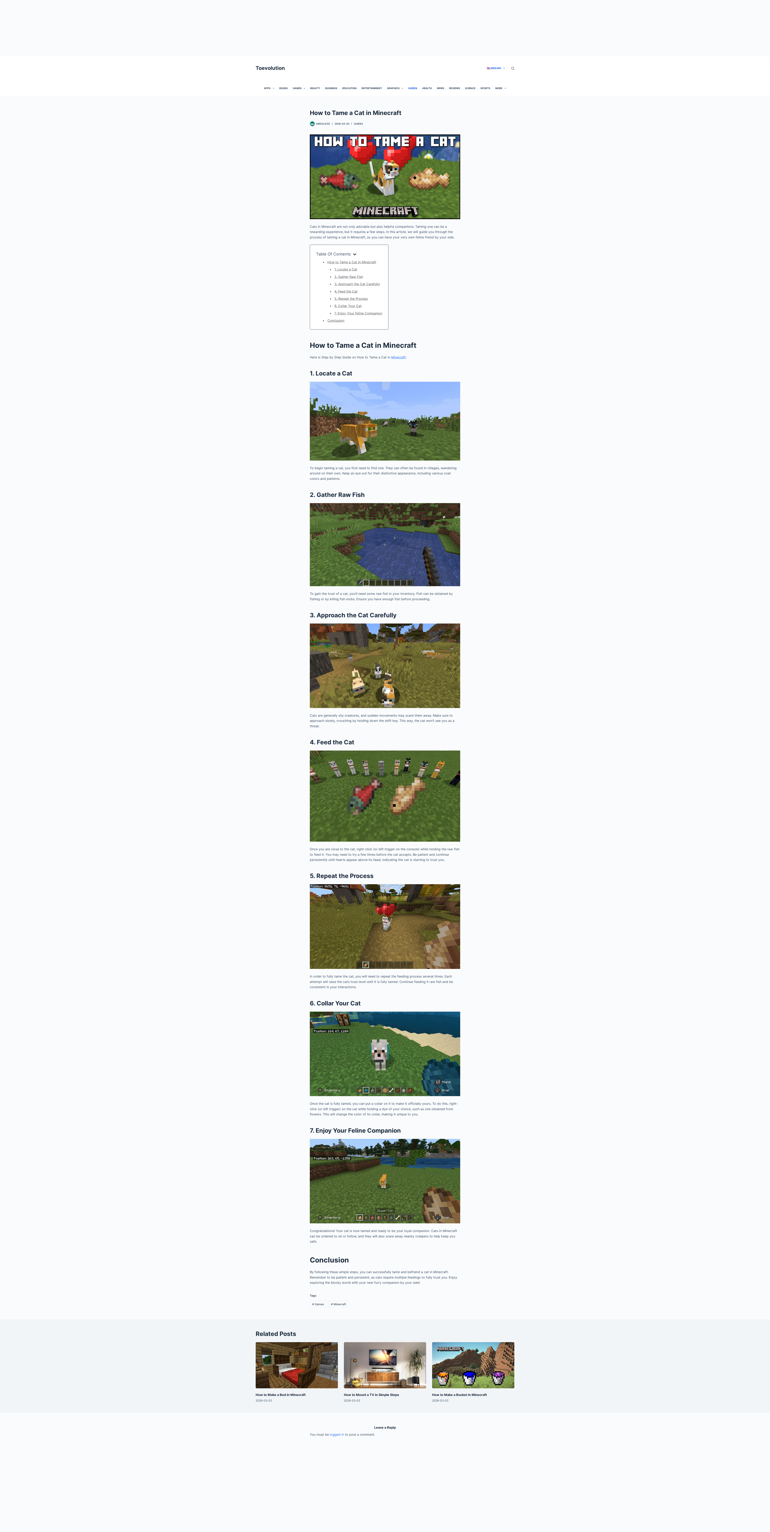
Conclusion (335, 320)
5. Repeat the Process (351, 299)
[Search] (512, 68)
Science (470, 88)
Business (331, 88)
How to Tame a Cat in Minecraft (351, 262)
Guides (412, 88)
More (498, 88)
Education (349, 88)
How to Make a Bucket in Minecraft (459, 1395)
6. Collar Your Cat (348, 306)
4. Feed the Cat (346, 291)
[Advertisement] (120, 28)
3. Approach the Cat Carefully (357, 284)
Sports (485, 88)
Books (283, 88)
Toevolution (270, 68)
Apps (267, 88)
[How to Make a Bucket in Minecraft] (473, 1365)
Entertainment (372, 88)
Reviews (454, 88)
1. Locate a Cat (345, 269)
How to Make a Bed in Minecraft (281, 1395)
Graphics (393, 88)
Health (427, 88)
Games (297, 88)
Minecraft (398, 357)
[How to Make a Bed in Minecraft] (297, 1365)
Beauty (315, 88)
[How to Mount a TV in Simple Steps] (385, 1365)
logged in (337, 1434)
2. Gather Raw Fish (348, 277)
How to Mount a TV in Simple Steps (371, 1395)
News (440, 88)
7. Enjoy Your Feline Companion (358, 313)
